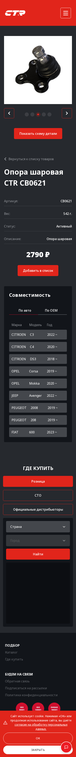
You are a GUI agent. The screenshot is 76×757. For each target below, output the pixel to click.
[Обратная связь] (66, 747)
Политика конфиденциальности (31, 695)
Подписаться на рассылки (26, 688)
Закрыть (38, 750)
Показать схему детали (38, 133)
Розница (38, 481)
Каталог (11, 652)
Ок (38, 738)
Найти (38, 554)
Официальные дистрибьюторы (38, 509)
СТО (38, 495)
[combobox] (10, 526)
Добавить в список (38, 270)
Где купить (14, 659)
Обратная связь (17, 681)
